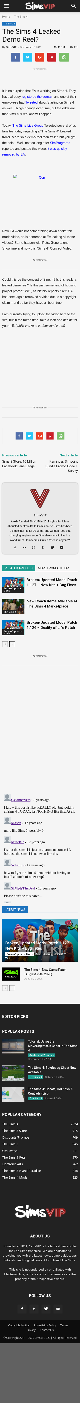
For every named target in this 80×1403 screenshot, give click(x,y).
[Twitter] (54, 547)
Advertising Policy (45, 1325)
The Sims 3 (10, 1144)
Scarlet (40, 954)
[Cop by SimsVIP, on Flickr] (40, 193)
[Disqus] (40, 732)
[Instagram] (35, 547)
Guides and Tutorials (41, 1055)
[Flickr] (26, 547)
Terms (64, 1325)
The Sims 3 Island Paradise (21, 1171)
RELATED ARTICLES (19, 568)
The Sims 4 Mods (14, 1177)
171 (76, 47)
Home (6, 16)
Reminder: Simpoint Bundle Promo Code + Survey (62, 466)
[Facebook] (16, 547)
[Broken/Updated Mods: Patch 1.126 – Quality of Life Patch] (13, 627)
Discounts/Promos (15, 1137)
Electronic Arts (12, 1164)
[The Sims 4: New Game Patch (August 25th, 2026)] (11, 974)
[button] (74, 6)
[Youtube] (63, 547)
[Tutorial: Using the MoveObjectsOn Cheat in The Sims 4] (13, 1047)
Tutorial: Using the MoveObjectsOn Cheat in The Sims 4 (53, 1046)
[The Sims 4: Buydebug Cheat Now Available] (13, 1073)
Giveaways (10, 1151)
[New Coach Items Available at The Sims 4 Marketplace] (13, 606)
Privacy (31, 1330)
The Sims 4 (9, 23)
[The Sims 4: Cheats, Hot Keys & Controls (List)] (13, 1094)
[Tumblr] (44, 547)
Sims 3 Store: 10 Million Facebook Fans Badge (19, 464)
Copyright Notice (19, 1325)
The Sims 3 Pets (14, 1157)
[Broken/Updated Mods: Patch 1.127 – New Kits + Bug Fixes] (13, 585)
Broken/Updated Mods (13, 589)
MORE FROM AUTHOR (53, 568)
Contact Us (47, 1330)
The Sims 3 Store (14, 1131)
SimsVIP (11, 47)
